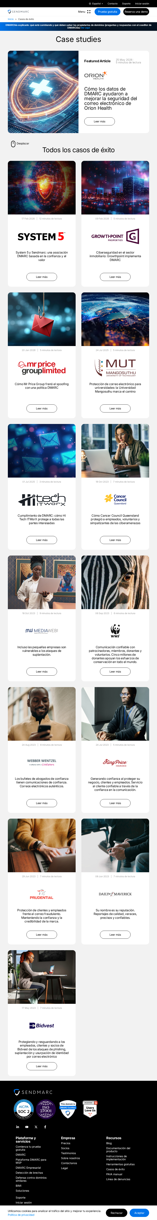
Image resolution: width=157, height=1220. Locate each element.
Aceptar (139, 1212)
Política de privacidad (21, 1214)
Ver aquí (85, 27)
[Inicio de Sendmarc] (18, 11)
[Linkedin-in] (17, 1127)
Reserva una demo (136, 11)
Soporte (126, 3)
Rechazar (117, 1212)
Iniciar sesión (142, 3)
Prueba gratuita (107, 11)
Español (96, 3)
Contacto (113, 3)
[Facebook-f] (45, 1127)
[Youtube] (27, 1127)
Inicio (11, 19)
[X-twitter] (36, 1127)
